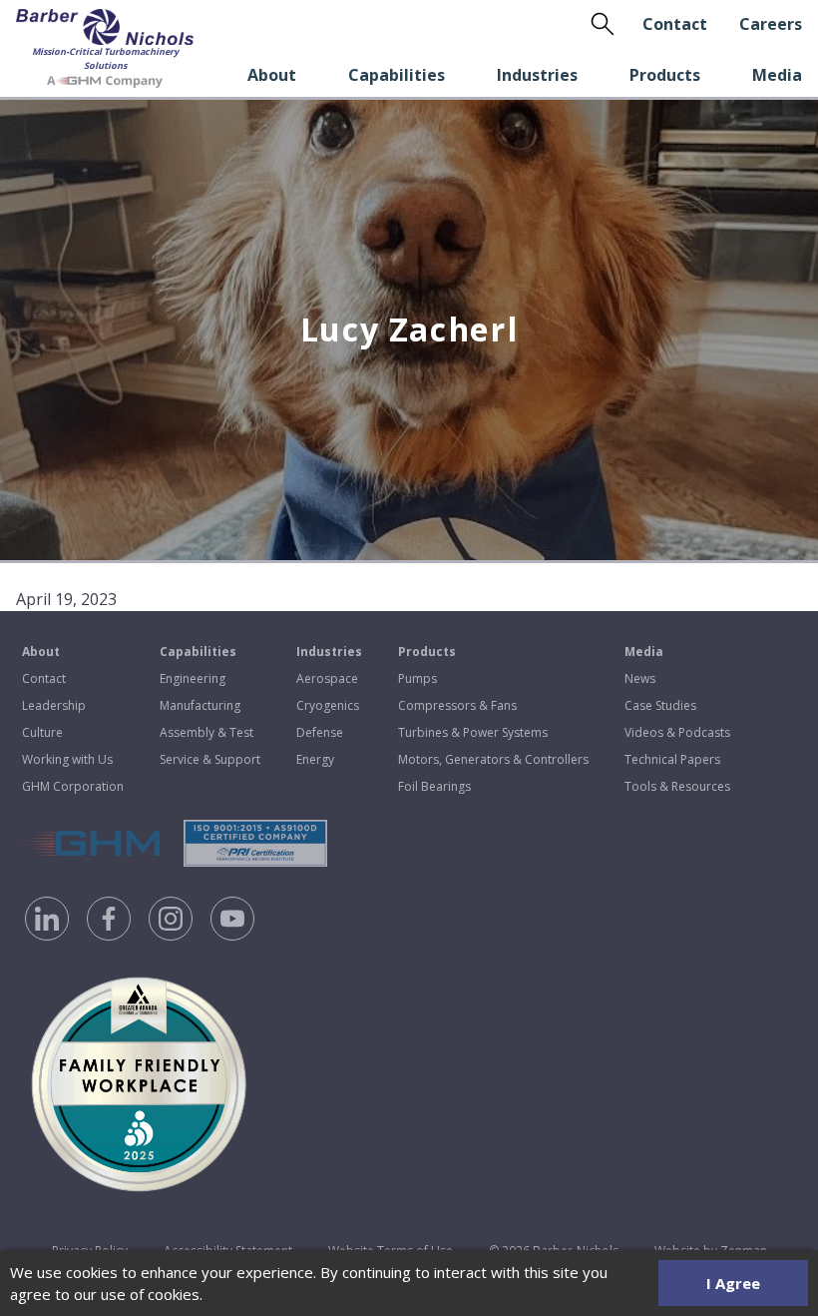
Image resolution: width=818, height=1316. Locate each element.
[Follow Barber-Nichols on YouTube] (232, 919)
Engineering (192, 678)
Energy (315, 759)
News (639, 678)
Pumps (417, 678)
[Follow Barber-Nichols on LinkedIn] (47, 919)
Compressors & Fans (457, 705)
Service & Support (210, 759)
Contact (674, 24)
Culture (42, 732)
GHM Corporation (73, 786)
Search (602, 24)
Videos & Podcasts (677, 732)
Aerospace (327, 678)
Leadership (54, 705)
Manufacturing (200, 705)
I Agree (733, 1283)
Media (777, 75)
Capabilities (396, 75)
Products (664, 75)
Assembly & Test (206, 732)
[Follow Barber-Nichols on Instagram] (171, 919)
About (271, 75)
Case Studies (660, 705)
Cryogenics (327, 705)
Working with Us (67, 759)
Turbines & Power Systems (473, 732)
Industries (537, 75)
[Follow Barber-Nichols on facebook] (109, 919)
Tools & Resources (677, 786)
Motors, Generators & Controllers (493, 759)
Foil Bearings (434, 786)
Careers (770, 24)
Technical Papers (672, 759)
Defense (319, 732)
